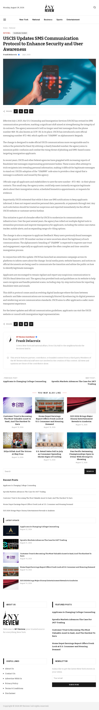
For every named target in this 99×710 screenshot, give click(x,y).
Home (5, 28)
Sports (59, 19)
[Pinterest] (26, 111)
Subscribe (74, 685)
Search (90, 471)
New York (23, 19)
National (36, 19)
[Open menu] (4, 20)
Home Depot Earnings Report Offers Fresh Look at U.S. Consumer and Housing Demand (38, 504)
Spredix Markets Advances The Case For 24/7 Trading (24, 492)
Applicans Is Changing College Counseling (19, 485)
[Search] (94, 7)
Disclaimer (10, 693)
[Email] (31, 111)
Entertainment (73, 19)
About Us (9, 669)
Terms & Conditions (14, 688)
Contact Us (10, 673)
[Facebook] (16, 111)
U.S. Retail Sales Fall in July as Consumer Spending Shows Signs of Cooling (49, 454)
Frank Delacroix (10, 55)
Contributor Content (20, 33)
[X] (21, 111)
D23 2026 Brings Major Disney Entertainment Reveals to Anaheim (81, 419)
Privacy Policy (11, 683)
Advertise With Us (13, 678)
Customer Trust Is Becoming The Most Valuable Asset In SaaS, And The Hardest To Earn (37, 498)
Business (48, 19)
